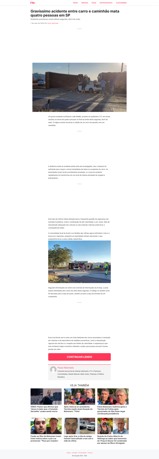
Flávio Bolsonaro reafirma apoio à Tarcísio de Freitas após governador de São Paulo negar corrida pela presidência (112, 410)
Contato (74, 453)
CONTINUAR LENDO (79, 356)
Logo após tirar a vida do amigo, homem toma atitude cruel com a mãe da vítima (78, 438)
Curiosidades (121, 3)
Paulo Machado (66, 367)
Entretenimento (106, 3)
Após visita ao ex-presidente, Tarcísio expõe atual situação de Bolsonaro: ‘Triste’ (78, 409)
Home (75, 3)
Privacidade (82, 453)
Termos (90, 453)
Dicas (94, 3)
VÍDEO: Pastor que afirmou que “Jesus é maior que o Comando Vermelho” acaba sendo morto (44, 409)
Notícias (85, 3)
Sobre (69, 453)
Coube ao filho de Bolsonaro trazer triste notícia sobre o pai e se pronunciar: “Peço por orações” (46, 438)
